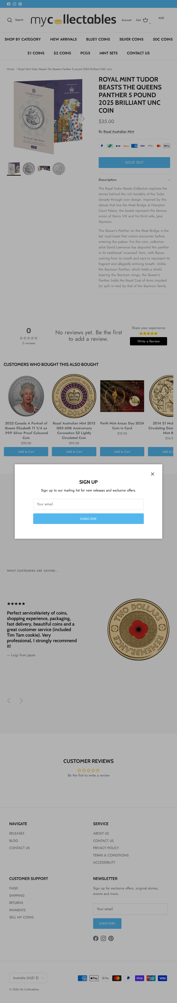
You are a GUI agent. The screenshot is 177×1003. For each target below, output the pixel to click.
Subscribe (88, 519)
